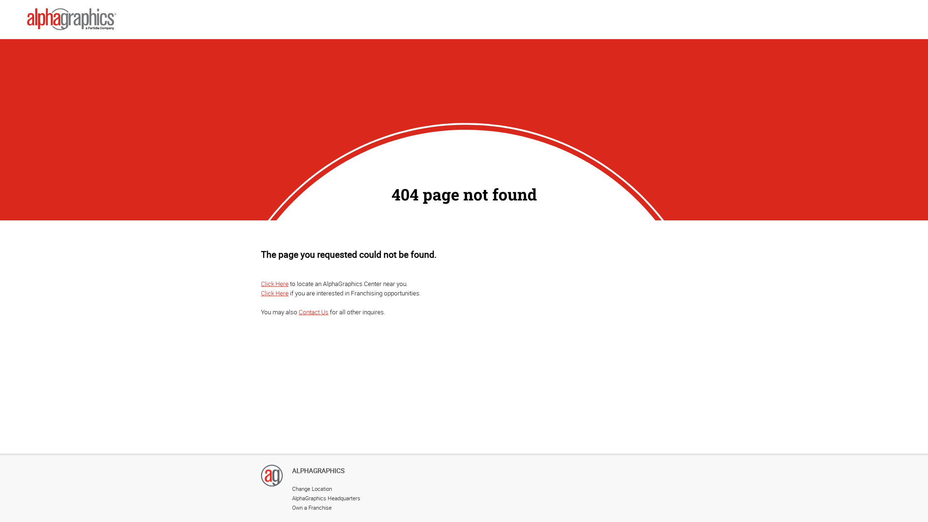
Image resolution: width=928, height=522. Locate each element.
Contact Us (313, 312)
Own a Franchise (312, 507)
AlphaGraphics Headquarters (326, 498)
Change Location (312, 488)
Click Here (275, 283)
